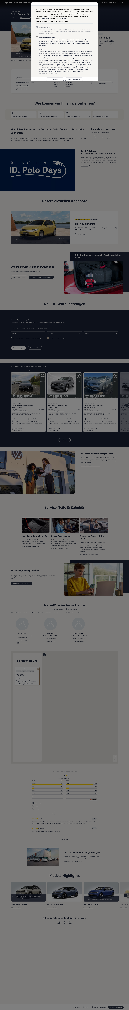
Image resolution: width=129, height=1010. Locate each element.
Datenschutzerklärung (61, 18)
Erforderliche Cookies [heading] (44, 27)
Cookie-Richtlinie (44, 18)
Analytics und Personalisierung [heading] (47, 37)
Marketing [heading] (41, 49)
